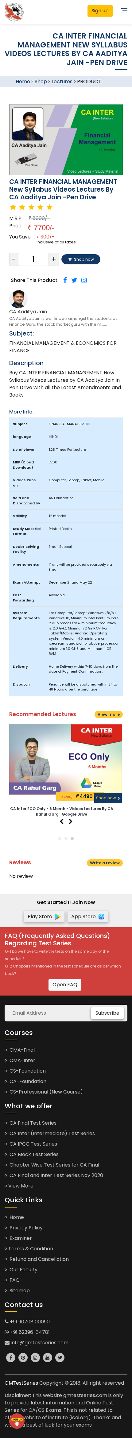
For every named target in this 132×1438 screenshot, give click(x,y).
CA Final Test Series (32, 1122)
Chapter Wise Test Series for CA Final (53, 1164)
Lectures (62, 81)
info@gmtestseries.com (39, 1342)
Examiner (20, 1238)
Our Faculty (22, 1269)
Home (23, 81)
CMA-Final (21, 1049)
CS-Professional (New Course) (45, 1091)
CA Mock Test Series (33, 1154)
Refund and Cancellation (38, 1259)
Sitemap (19, 1290)
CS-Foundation (27, 1070)
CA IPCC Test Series (32, 1143)
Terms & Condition (30, 1248)
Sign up (100, 10)
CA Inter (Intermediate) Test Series (51, 1133)
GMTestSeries (21, 1383)
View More (20, 1185)
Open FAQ (64, 984)
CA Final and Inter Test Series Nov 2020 (55, 1175)
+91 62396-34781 (29, 1332)
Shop (41, 81)
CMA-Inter (21, 1060)
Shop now (106, 798)
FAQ (14, 1280)
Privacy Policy (25, 1227)
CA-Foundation (27, 1081)
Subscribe (107, 1012)
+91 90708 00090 (29, 1321)
